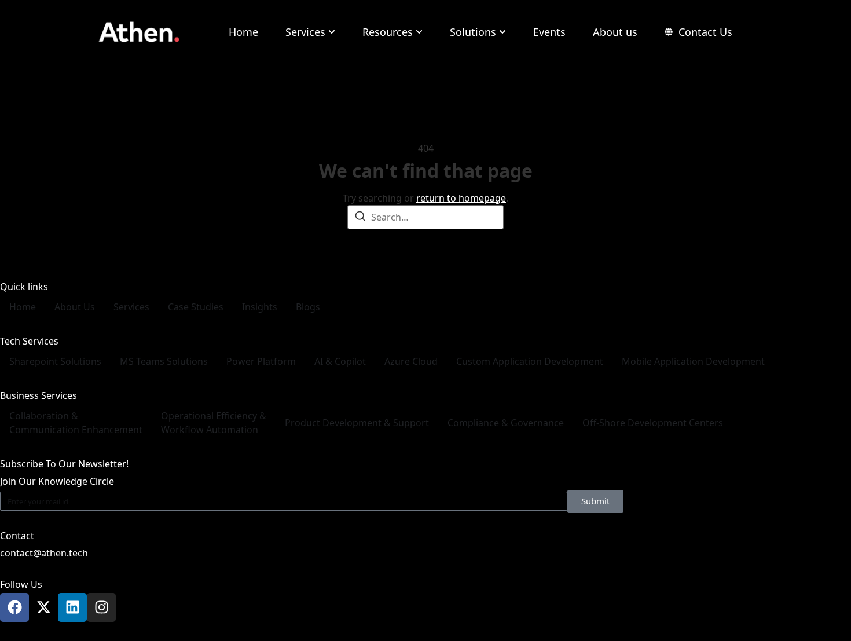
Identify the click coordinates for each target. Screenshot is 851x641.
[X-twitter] (43, 607)
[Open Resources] (419, 32)
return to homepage (461, 198)
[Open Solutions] (502, 32)
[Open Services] (331, 32)
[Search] (360, 218)
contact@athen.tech (44, 553)
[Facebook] (14, 607)
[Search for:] (425, 217)
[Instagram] (101, 607)
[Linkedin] (72, 607)
